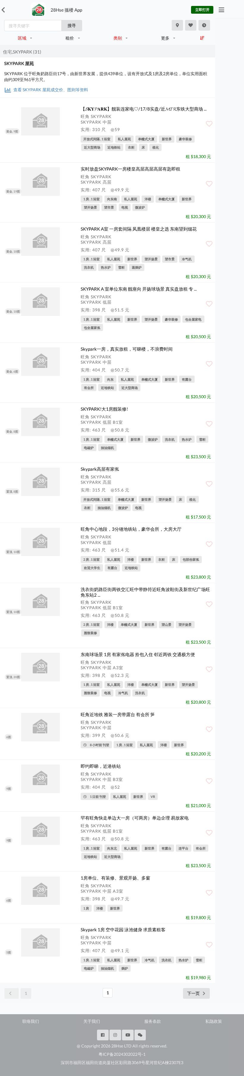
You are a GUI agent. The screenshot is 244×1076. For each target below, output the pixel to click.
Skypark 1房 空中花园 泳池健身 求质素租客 (123, 929)
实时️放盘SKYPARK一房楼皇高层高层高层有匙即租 (130, 168)
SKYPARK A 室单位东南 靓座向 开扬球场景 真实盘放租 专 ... (139, 289)
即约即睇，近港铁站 (101, 766)
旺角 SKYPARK (96, 116)
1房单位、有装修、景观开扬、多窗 (115, 877)
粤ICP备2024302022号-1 (122, 1054)
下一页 (193, 993)
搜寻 (72, 25)
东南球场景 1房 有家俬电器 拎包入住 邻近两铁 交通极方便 (138, 654)
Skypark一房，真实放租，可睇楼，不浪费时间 (127, 349)
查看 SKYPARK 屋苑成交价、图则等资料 (50, 89)
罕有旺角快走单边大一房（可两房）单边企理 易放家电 (135, 817)
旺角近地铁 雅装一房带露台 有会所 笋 (118, 714)
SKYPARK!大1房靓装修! (104, 409)
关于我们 (91, 1021)
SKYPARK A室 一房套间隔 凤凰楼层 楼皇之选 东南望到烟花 (139, 228)
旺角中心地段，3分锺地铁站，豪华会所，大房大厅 (131, 529)
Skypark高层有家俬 (100, 469)
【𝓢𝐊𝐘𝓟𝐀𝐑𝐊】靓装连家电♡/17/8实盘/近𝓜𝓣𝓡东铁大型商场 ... (144, 108)
